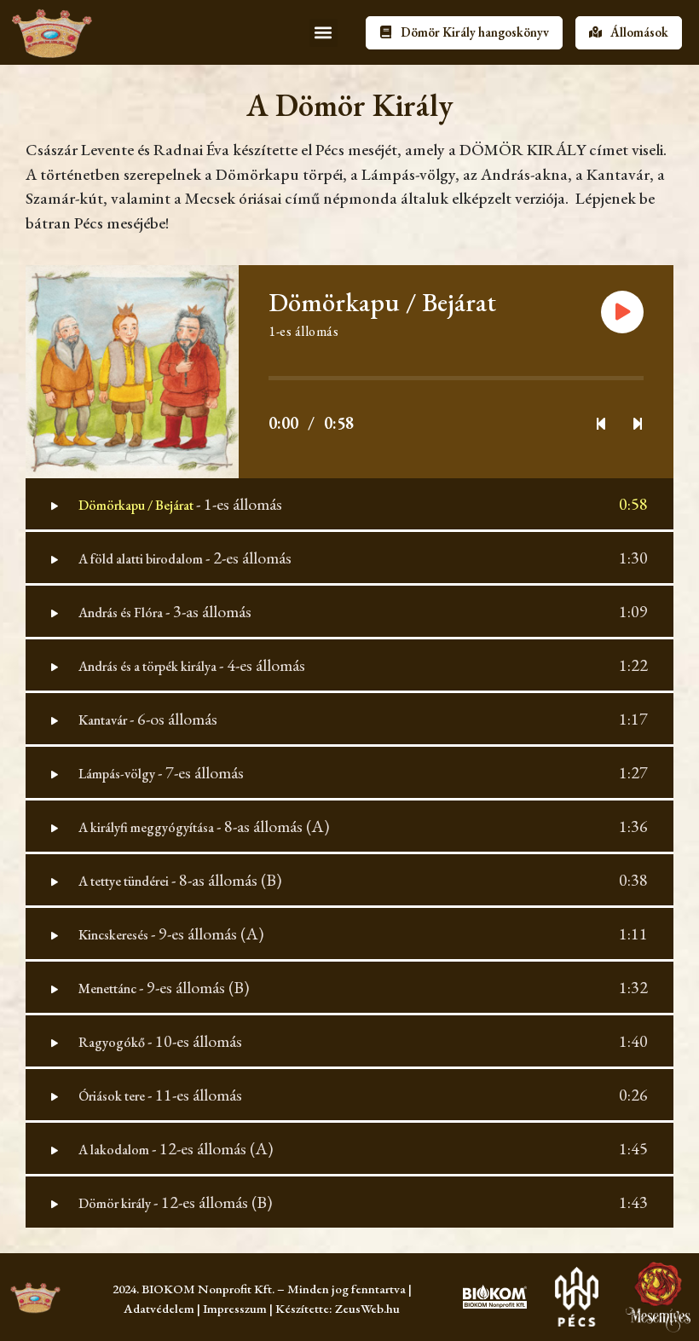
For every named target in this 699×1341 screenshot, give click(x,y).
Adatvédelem (159, 1308)
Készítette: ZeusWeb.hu (337, 1308)
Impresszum (235, 1308)
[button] (323, 33)
